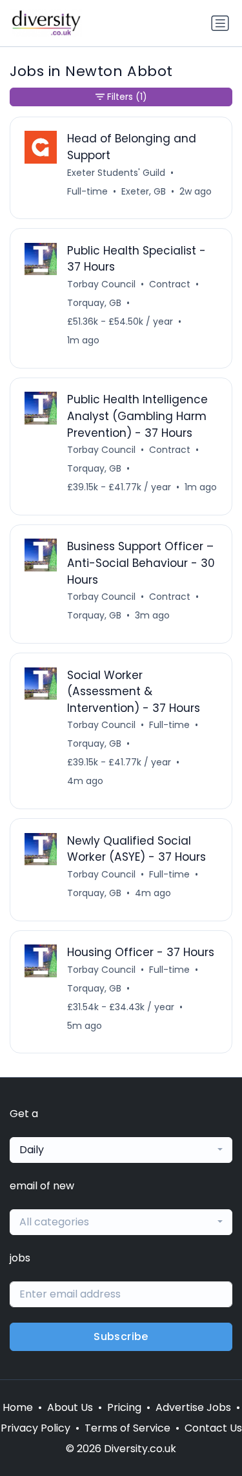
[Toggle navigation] (220, 23)
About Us (70, 1407)
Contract (169, 284)
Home (18, 1407)
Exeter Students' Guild (116, 172)
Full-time (87, 191)
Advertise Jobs (193, 1407)
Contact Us (213, 1428)
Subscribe (121, 1336)
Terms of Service (127, 1428)
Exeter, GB (143, 191)
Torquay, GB (94, 302)
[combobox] (121, 1150)
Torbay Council (101, 284)
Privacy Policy (35, 1428)
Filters (127, 96)
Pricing (124, 1407)
